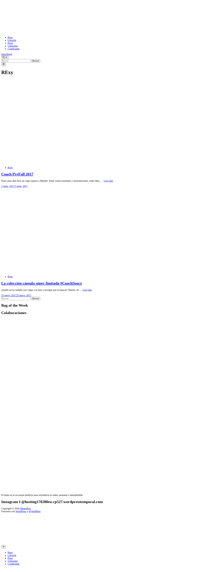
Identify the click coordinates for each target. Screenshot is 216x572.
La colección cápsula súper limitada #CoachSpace (41, 283)
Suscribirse (6, 54)
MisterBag (25, 508)
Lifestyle (12, 40)
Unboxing (13, 46)
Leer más (108, 180)
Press (10, 43)
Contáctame (13, 48)
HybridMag (34, 511)
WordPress (20, 511)
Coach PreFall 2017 (17, 174)
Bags (10, 37)
